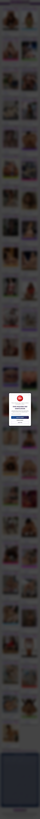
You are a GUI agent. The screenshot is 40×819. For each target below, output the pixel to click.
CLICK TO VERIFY (20, 417)
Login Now (20, 422)
